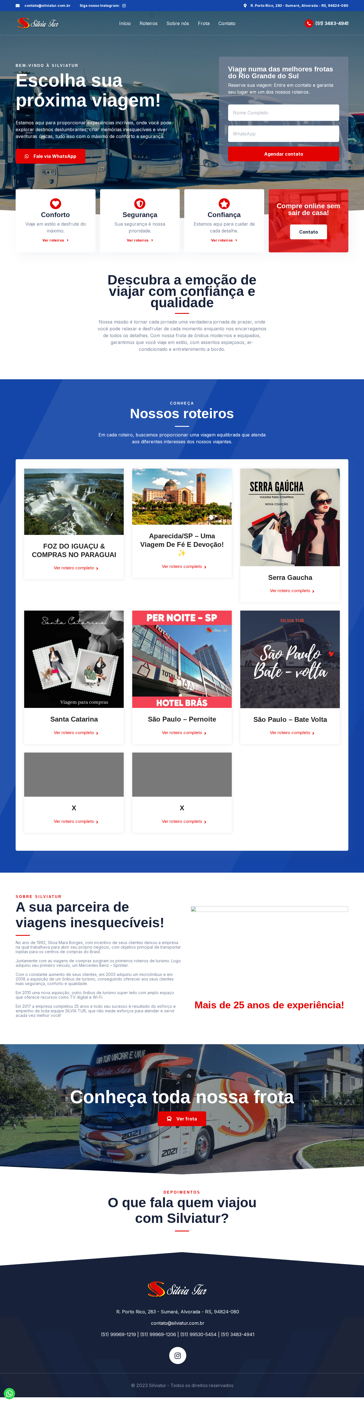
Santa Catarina (74, 719)
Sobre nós (177, 23)
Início (125, 23)
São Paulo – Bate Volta (290, 719)
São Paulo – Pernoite (182, 719)
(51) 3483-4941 (331, 23)
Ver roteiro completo (74, 567)
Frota (204, 23)
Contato (226, 23)
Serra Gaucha (290, 577)
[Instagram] (124, 6)
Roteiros (149, 23)
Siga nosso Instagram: (100, 5)
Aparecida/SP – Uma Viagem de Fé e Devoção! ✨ (182, 544)
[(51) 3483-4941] (309, 23)
